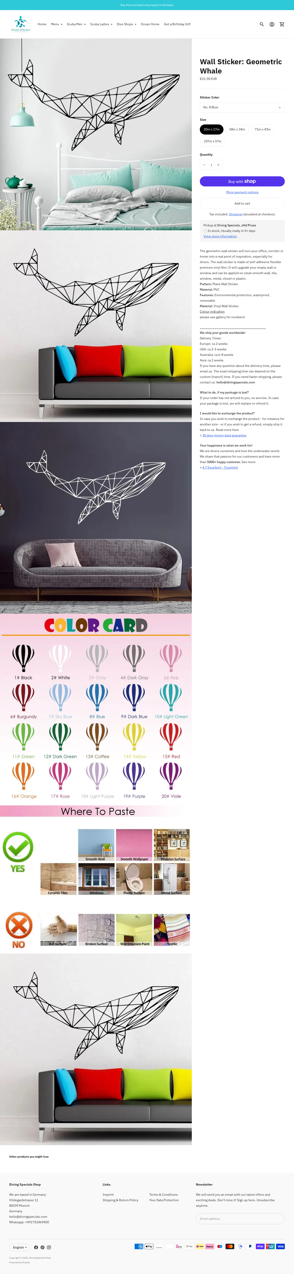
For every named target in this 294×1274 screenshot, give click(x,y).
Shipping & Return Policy (120, 1200)
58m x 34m (237, 129)
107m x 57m (212, 141)
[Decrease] (204, 165)
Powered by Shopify (19, 1262)
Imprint (108, 1194)
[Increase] (218, 165)
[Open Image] (96, 134)
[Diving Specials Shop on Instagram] (49, 1247)
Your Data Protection (164, 1200)
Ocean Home (150, 24)
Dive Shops (125, 24)
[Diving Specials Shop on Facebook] (36, 1247)
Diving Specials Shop (40, 1257)
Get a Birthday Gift (177, 24)
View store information (220, 236)
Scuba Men (74, 24)
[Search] (262, 24)
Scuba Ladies (99, 24)
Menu (55, 24)
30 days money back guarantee (224, 435)
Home (42, 24)
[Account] (272, 24)
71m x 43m (263, 129)
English (18, 1247)
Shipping (235, 214)
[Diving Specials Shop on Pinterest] (42, 1247)
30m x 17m (212, 129)
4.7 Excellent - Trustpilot (220, 468)
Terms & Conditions (163, 1194)
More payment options (242, 192)
